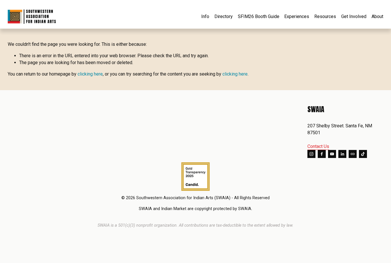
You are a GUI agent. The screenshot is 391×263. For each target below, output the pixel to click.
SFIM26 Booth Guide (258, 16)
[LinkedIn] (342, 154)
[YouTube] (332, 154)
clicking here (90, 74)
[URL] (353, 154)
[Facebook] (322, 154)
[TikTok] (363, 154)
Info (205, 16)
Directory (223, 16)
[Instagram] (311, 154)
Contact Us (318, 146)
